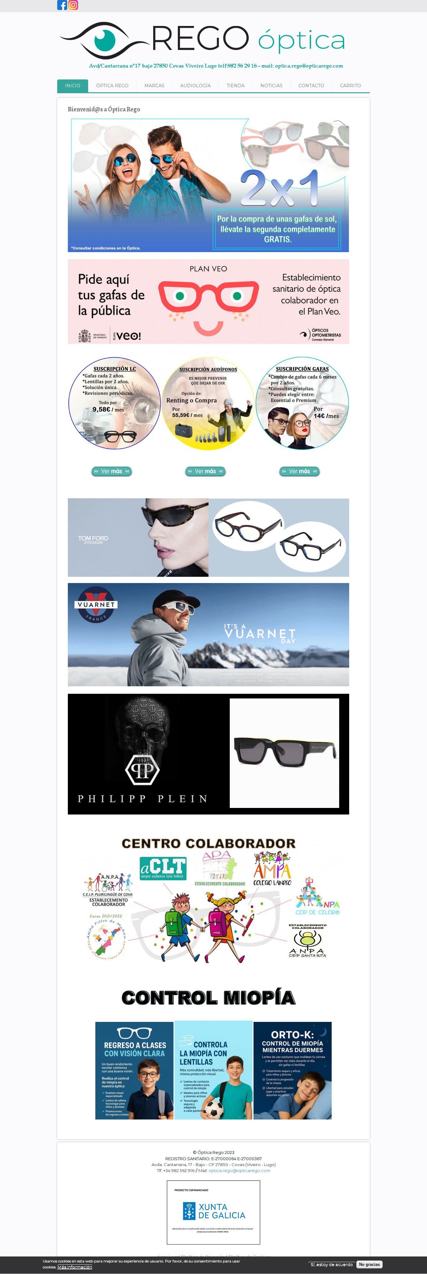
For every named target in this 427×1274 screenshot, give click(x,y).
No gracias (369, 1264)
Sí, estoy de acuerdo (332, 1264)
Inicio (72, 86)
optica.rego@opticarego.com (239, 1170)
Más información (75, 1267)
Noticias (271, 86)
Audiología (195, 86)
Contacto (311, 86)
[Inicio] (202, 71)
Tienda (235, 86)
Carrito (350, 86)
